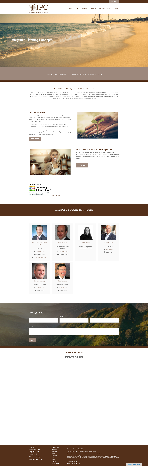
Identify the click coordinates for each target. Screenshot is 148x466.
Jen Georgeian (85, 242)
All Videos (54, 465)
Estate (53, 453)
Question (31, 326)
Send (32, 340)
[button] (70, 8)
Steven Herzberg (39, 281)
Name (30, 317)
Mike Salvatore (108, 242)
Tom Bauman (62, 281)
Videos (58, 195)
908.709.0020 (109, 249)
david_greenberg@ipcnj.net (40, 258)
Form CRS (80, 449)
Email (61, 317)
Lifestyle (54, 461)
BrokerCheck (93, 451)
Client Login (114, 1)
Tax (53, 457)
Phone (92, 317)
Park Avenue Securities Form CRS (73, 463)
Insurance (54, 455)
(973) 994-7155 (40, 252)
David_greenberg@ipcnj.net (36, 459)
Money (53, 459)
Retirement (54, 449)
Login (53, 195)
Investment (54, 451)
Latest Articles (55, 463)
